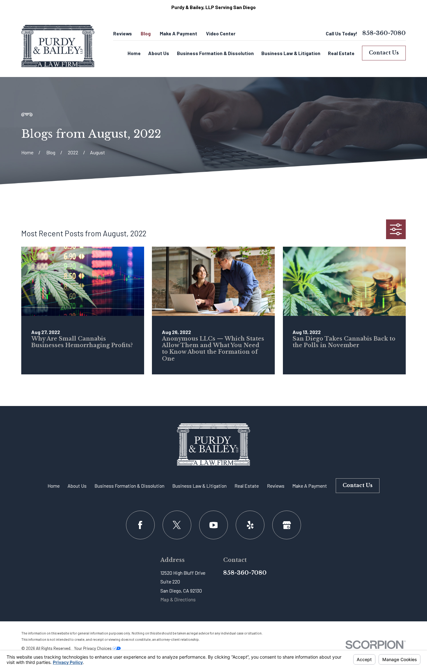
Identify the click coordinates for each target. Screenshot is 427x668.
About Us (77, 486)
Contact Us (384, 53)
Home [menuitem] (134, 53)
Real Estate (246, 486)
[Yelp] (250, 525)
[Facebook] (140, 525)
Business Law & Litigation (199, 486)
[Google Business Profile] (286, 525)
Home (54, 486)
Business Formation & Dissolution (129, 486)
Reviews (122, 33)
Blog (146, 33)
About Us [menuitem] (158, 53)
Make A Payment (178, 33)
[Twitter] (177, 525)
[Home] (57, 46)
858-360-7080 (384, 33)
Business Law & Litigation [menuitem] (290, 53)
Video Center (220, 33)
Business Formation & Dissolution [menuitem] (215, 53)
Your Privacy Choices (93, 648)
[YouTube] (213, 525)
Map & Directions (178, 599)
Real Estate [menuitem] (341, 53)
